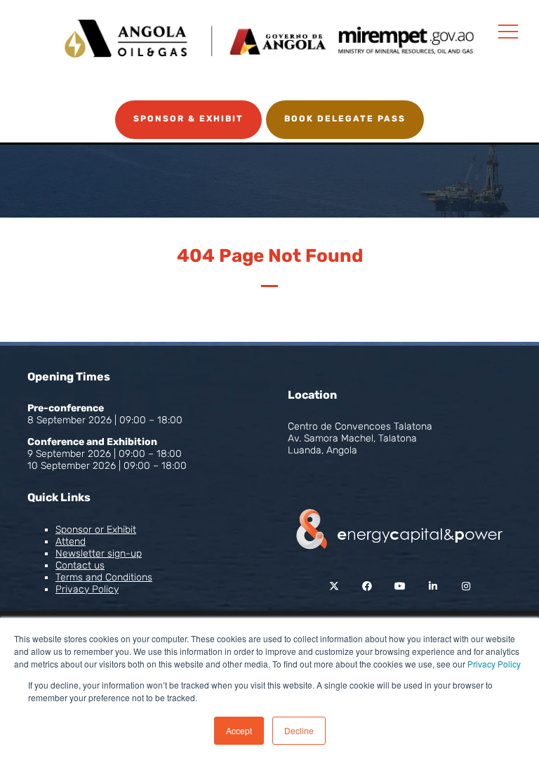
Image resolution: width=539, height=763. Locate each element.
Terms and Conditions (103, 577)
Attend (70, 542)
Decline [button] (299, 730)
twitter (334, 586)
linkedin (433, 586)
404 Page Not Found (270, 256)
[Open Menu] (508, 31)
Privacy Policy (494, 664)
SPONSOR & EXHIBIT (188, 119)
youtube (400, 586)
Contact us (80, 565)
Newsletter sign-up (98, 553)
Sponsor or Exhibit (95, 530)
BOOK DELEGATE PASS (345, 119)
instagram (466, 586)
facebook (367, 586)
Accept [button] (239, 730)
